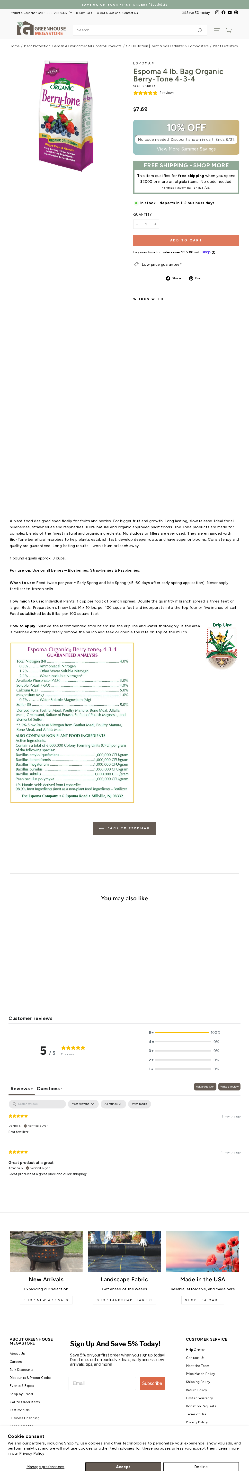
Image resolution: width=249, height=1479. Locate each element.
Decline (201, 1466)
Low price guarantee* (162, 264)
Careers (16, 1362)
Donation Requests (201, 1406)
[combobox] (140, 30)
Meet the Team (197, 1366)
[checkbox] (139, 1104)
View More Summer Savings (186, 149)
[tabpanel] (124, 1141)
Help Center (195, 1350)
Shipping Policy (198, 1382)
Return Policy (196, 1390)
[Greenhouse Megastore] (41, 28)
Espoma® (143, 63)
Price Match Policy (200, 1374)
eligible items (187, 181)
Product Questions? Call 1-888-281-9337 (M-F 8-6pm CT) (51, 13)
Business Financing (24, 1418)
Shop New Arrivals (46, 1300)
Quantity (142, 214)
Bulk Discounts (22, 1370)
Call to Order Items (25, 1402)
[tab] (49, 1089)
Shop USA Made (203, 1300)
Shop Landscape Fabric (124, 1300)
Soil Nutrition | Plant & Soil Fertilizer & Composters (167, 46)
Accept (123, 1466)
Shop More (211, 165)
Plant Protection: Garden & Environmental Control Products (73, 46)
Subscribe (152, 1383)
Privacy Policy (31, 1453)
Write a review (229, 1086)
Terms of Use (196, 1414)
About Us (17, 1353)
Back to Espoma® (128, 828)
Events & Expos (22, 1386)
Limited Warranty (199, 1398)
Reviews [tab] (21, 1088)
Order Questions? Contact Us (117, 13)
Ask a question (205, 1086)
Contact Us (195, 1358)
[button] (184, 1032)
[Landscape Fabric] (124, 1251)
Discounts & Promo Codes (30, 1378)
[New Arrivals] (46, 1251)
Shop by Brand (21, 1394)
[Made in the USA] (202, 1251)
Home (15, 46)
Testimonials (20, 1410)
